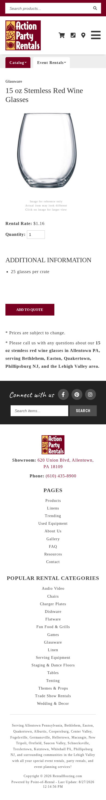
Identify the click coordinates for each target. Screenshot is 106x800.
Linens (53, 508)
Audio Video (53, 588)
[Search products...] (95, 8)
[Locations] (83, 35)
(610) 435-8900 (53, 476)
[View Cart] (62, 35)
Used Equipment (53, 523)
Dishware (53, 612)
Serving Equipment (53, 658)
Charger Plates (53, 604)
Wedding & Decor (53, 704)
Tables (53, 673)
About (53, 531)
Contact (53, 562)
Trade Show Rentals (53, 696)
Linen (53, 650)
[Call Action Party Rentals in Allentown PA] (73, 35)
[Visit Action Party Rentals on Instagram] (90, 394)
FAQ (53, 547)
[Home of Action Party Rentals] (53, 452)
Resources (53, 554)
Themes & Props (53, 688)
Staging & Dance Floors (53, 665)
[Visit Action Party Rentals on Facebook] (63, 394)
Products (53, 501)
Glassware (13, 81)
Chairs (53, 596)
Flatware (53, 619)
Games (53, 635)
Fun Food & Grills (53, 627)
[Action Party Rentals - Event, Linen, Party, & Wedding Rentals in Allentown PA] (23, 49)
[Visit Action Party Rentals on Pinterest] (76, 394)
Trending (53, 516)
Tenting (53, 681)
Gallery (53, 539)
